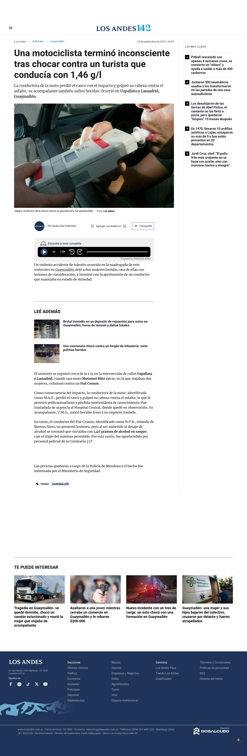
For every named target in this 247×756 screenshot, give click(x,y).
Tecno (115, 689)
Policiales (38, 41)
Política (72, 673)
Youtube (45, 684)
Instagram (19, 684)
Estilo (115, 678)
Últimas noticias (77, 668)
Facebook (10, 684)
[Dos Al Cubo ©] (211, 734)
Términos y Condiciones (215, 662)
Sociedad (73, 684)
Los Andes (20, 41)
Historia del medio (211, 678)
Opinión (117, 668)
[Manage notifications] (238, 740)
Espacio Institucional (125, 700)
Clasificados (163, 678)
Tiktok (28, 684)
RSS (202, 673)
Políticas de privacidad (214, 668)
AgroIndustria (120, 684)
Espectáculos (75, 700)
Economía (73, 678)
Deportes (73, 695)
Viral (114, 695)
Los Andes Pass (166, 668)
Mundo (116, 662)
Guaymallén (64, 269)
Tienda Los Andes (167, 673)
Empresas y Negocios (125, 673)
